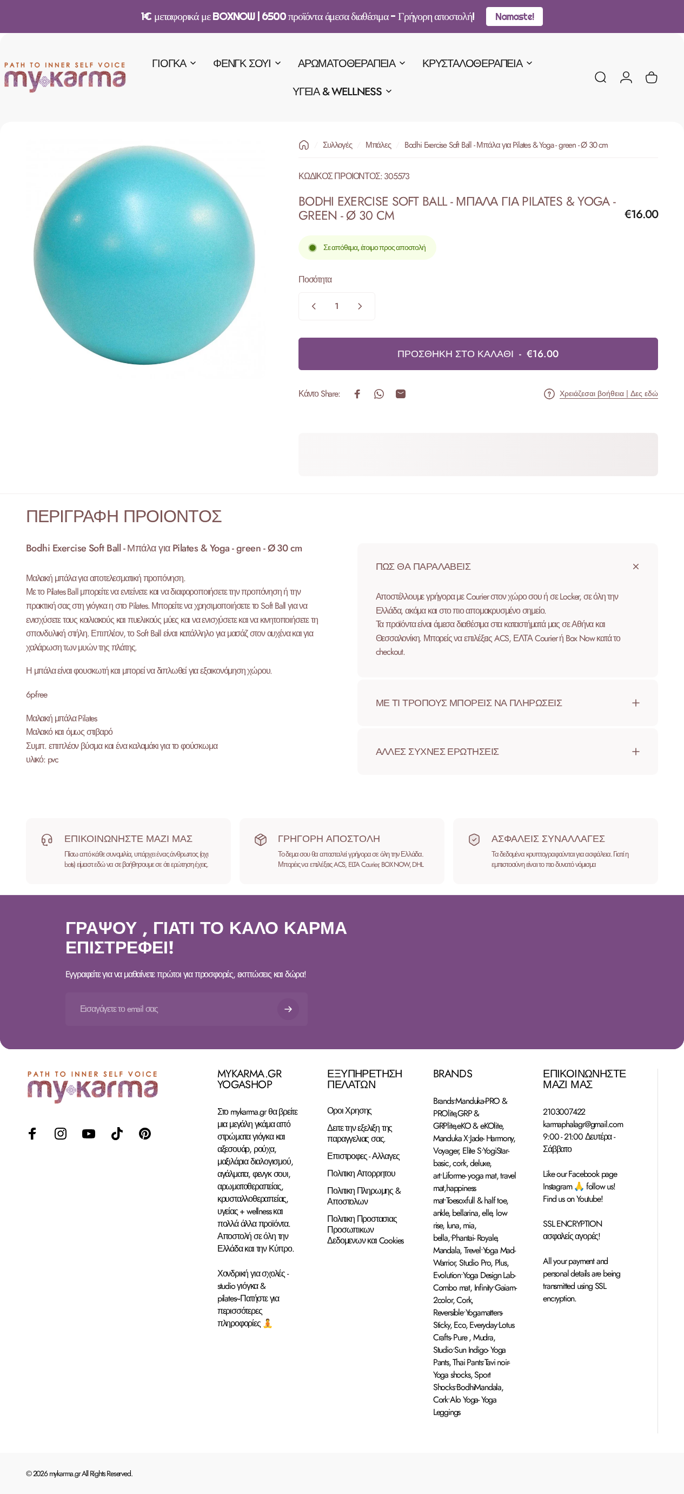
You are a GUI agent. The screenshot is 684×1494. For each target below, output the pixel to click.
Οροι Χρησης (349, 1110)
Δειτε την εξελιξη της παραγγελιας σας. (359, 1133)
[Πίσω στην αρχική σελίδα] (303, 145)
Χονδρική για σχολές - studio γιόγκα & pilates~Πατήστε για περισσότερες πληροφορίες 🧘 (252, 1298)
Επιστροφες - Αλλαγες (363, 1156)
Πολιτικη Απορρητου (361, 1173)
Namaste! (514, 16)
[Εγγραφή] (288, 1009)
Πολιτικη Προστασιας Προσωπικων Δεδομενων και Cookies (365, 1230)
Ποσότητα (314, 279)
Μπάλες (378, 145)
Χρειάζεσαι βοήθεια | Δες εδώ (609, 394)
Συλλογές (337, 145)
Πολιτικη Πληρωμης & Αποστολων (363, 1196)
